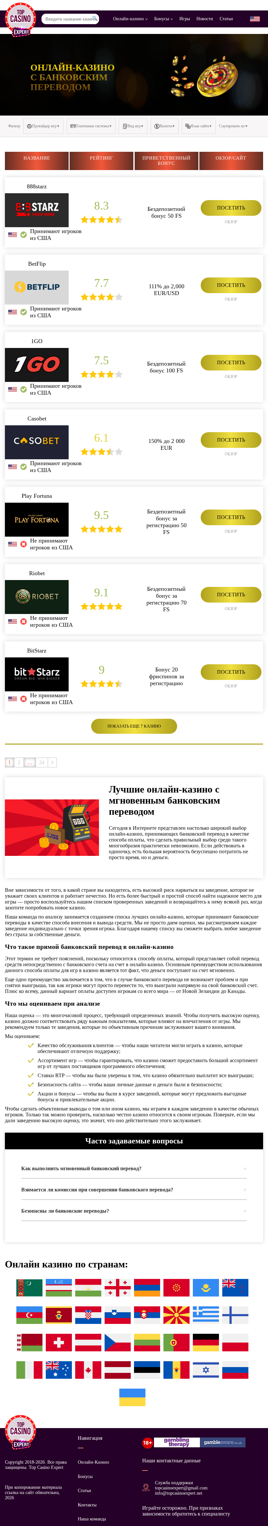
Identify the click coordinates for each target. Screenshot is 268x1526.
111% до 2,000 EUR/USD (166, 289)
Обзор (231, 222)
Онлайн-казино (129, 18)
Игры (184, 18)
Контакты (87, 1504)
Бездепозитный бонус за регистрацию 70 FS (166, 599)
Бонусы (162, 18)
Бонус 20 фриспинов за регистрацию (166, 676)
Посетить (231, 208)
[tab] (134, 1169)
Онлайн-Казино (93, 1462)
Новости (204, 18)
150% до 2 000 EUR (166, 444)
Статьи (226, 18)
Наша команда (92, 1519)
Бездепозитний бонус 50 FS (166, 212)
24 (41, 762)
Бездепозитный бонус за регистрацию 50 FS (166, 521)
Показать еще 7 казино (134, 726)
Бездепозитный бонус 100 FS (166, 367)
